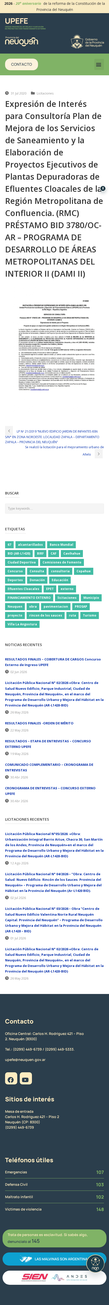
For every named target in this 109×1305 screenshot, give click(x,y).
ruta (72, 615)
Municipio (91, 598)
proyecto (15, 615)
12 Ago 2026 (19, 863)
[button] (99, 64)
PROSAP (81, 606)
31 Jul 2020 (18, 93)
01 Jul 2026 (18, 938)
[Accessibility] (95, 1263)
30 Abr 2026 (19, 777)
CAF (54, 553)
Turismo (89, 615)
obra (33, 606)
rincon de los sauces (45, 615)
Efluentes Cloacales (23, 589)
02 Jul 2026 (18, 898)
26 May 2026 (19, 712)
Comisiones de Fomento (62, 562)
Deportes (15, 580)
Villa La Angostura (22, 624)
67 (9, 544)
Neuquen (15, 606)
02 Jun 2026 (18, 672)
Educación (60, 580)
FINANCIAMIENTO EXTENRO (29, 598)
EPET (50, 589)
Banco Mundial (61, 544)
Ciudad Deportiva (22, 562)
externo (67, 589)
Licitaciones (45, 93)
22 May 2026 (19, 730)
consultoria (60, 571)
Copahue (84, 571)
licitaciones (67, 598)
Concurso (15, 571)
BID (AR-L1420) (19, 553)
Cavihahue (71, 553)
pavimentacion (56, 606)
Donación (37, 580)
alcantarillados (30, 544)
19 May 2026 (19, 754)
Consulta (37, 571)
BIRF (40, 553)
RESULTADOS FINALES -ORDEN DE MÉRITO (39, 723)
